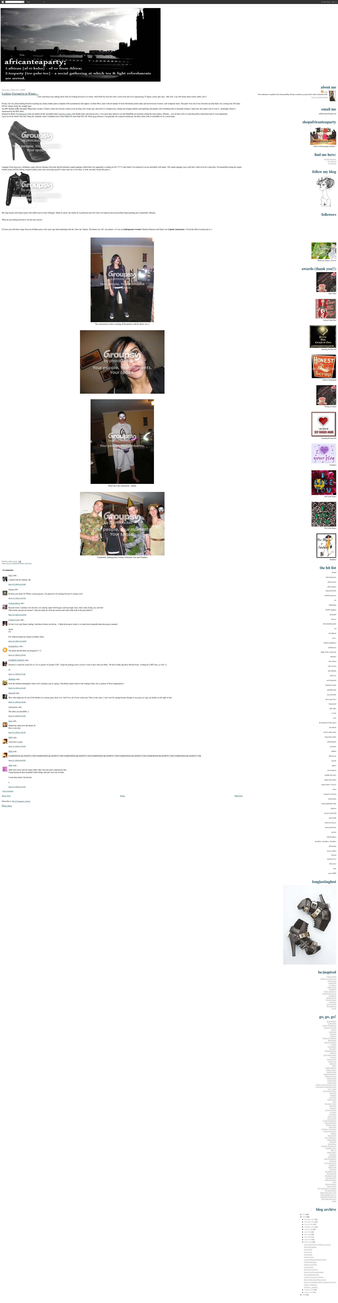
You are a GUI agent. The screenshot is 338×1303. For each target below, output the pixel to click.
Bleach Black (332, 1040)
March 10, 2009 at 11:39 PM (17, 641)
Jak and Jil (333, 1093)
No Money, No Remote (328, 1129)
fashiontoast (22, 114)
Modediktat (332, 989)
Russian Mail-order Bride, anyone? (315, 1280)
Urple (334, 1182)
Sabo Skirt (333, 1142)
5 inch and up (332, 1023)
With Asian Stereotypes (328, 1199)
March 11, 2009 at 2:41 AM (16, 688)
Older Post (238, 796)
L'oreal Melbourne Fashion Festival (315, 1259)
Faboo (334, 1066)
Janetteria (333, 1095)
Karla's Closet (331, 1099)
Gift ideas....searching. (311, 1287)
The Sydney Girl (331, 1178)
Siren (95, 116)
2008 (304, 1295)
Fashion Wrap (331, 1082)
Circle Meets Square (329, 1055)
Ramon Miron (331, 1140)
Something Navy (331, 1148)
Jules (10, 721)
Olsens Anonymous (330, 1131)
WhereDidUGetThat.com (328, 1197)
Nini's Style (332, 1127)
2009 (304, 1217)
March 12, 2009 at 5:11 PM (16, 787)
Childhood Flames (330, 1051)
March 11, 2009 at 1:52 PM (16, 732)
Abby (10, 765)
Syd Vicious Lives (330, 1163)
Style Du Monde (331, 1000)
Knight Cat (332, 1106)
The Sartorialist (331, 1006)
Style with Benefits (330, 1159)
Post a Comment (8, 791)
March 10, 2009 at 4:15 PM (17, 598)
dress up (9, 563)
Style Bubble (332, 1157)
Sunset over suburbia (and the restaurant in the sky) (320, 1282)
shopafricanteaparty (330, 159)
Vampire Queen (309, 1257)
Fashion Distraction (330, 1074)
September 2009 (309, 1227)
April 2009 (308, 1239)
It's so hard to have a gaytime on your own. (317, 1244)
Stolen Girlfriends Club (311, 1275)
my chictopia (332, 163)
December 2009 (309, 1219)
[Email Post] (19, 561)
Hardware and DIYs (310, 1264)
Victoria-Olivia (14, 603)
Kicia (334, 1102)
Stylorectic (333, 1161)
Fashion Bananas (330, 1068)
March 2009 (308, 1242)
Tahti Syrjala (332, 1167)
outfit (26, 563)
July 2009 (307, 1232)
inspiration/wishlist (18, 563)
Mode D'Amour (331, 1125)
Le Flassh (333, 1112)
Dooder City (332, 1061)
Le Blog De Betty (330, 1110)
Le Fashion (332, 985)
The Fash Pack (331, 1004)
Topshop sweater (65, 114)
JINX (10, 737)
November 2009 (309, 1222)
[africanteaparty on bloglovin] (325, 206)
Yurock (334, 1008)
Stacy (10, 575)
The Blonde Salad (330, 1171)
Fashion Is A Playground (328, 979)
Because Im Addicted (329, 1038)
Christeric (333, 1053)
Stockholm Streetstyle (329, 993)
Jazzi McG (332, 1097)
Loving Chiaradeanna (329, 1121)
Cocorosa (333, 1057)
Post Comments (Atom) (21, 801)
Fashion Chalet (331, 1072)
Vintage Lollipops (330, 1184)
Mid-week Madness (310, 1247)
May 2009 (307, 1237)
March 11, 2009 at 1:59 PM (16, 746)
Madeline (11, 679)
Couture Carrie (14, 620)
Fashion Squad (331, 1078)
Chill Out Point (331, 977)
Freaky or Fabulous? (310, 1285)
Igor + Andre (332, 1089)
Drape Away (308, 1252)
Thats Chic (332, 1169)
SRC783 (333, 1150)
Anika (326, 92)
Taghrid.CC (332, 1165)
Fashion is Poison (330, 1076)
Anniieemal (332, 1032)
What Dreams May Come (328, 1193)
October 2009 (308, 1224)
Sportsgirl (17, 167)
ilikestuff (11, 693)
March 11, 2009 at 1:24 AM (16, 655)
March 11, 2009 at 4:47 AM (16, 716)
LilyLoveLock (331, 1118)
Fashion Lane (332, 981)
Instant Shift (332, 983)
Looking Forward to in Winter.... (20, 93)
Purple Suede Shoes (310, 1262)
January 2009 (308, 1292)
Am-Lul (333, 1030)
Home (122, 796)
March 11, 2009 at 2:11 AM (16, 674)
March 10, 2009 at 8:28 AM (17, 584)
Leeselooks (332, 1114)
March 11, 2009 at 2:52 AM (16, 702)
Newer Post (6, 796)
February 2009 (309, 1290)
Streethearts (332, 996)
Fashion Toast (331, 1080)
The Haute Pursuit (330, 1176)
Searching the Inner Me (328, 1146)
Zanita (334, 1201)
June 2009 (307, 1234)
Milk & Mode (331, 987)
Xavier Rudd (308, 1249)
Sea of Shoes (332, 1144)
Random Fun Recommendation (313, 1272)
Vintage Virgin (331, 1186)
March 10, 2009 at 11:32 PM (17, 615)
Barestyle (333, 1036)
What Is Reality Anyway (328, 1195)
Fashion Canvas (331, 1070)
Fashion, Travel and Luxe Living (326, 1085)
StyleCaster (332, 1002)
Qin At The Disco (330, 1138)
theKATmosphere (330, 1180)
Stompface (333, 1154)
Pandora (333, 1133)
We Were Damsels (330, 1190)
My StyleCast (332, 161)
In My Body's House (329, 1091)
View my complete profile (319, 97)
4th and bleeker (331, 1021)
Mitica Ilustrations (330, 1123)
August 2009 (308, 1229)
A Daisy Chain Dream (329, 1025)
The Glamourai (331, 1173)
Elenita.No (333, 1063)
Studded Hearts (331, 998)
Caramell (333, 1044)
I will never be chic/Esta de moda (326, 1087)
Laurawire (333, 1108)
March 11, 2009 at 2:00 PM (16, 760)
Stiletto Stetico (331, 1152)
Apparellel (333, 1034)
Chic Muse (332, 1049)
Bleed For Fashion (330, 1042)
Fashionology (13, 646)
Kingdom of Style (330, 1104)
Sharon (11, 589)
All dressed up (308, 1267)
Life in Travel (332, 1116)
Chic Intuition (332, 1047)
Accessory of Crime (330, 1027)
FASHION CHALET (16, 660)
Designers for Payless (311, 1269)
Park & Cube (332, 1135)
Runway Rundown (330, 991)
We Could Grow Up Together (327, 1188)
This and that (308, 1254)
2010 (304, 1214)
